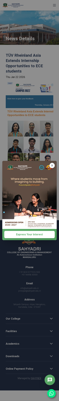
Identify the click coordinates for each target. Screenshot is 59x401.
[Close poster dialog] (52, 165)
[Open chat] (50, 380)
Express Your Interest (29, 234)
